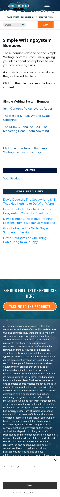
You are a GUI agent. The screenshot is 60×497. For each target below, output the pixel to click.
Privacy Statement (30, 493)
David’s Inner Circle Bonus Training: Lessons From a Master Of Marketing (29, 221)
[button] (55, 460)
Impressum (43, 493)
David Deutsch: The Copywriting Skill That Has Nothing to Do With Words (29, 201)
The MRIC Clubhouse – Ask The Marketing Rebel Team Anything (26, 129)
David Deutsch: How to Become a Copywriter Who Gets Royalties (27, 211)
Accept (30, 485)
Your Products (13, 178)
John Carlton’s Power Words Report (28, 108)
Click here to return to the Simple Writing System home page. (26, 150)
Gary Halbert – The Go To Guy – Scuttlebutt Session (25, 230)
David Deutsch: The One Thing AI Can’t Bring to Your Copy (26, 240)
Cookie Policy (18, 493)
